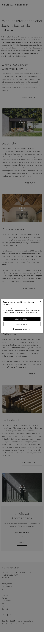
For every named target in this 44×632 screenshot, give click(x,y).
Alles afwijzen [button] (22, 324)
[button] (22, 329)
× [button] (40, 301)
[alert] (22, 316)
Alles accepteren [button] (22, 319)
